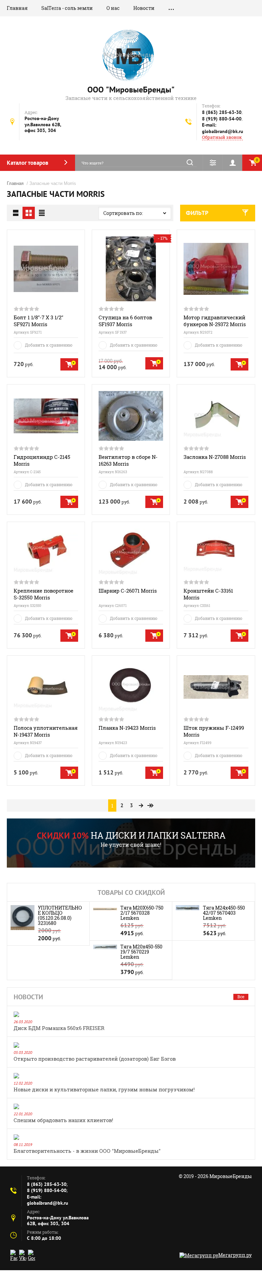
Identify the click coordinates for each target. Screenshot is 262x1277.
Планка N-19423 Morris (127, 727)
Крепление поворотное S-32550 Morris (43, 594)
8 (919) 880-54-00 (222, 119)
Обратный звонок (222, 137)
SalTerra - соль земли (67, 8)
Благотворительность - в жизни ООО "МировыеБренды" (87, 1150)
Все (240, 996)
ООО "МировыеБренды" (131, 89)
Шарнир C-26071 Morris (128, 590)
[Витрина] (29, 213)
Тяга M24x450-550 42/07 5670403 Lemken (224, 912)
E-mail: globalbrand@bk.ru (222, 128)
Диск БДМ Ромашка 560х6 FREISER (59, 1028)
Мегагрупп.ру (235, 1255)
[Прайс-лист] (41, 213)
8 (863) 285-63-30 (222, 112)
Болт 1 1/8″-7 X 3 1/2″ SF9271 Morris (38, 321)
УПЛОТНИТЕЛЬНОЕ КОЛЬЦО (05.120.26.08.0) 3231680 (60, 915)
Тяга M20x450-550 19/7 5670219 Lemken (141, 951)
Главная (17, 8)
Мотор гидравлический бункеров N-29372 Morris (215, 321)
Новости (144, 8)
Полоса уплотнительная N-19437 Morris (46, 731)
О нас (113, 8)
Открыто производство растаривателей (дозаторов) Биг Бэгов (95, 1058)
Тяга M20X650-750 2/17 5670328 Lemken (141, 912)
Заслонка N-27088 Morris (215, 456)
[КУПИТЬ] (69, 364)
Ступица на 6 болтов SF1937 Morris (125, 321)
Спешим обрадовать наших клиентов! (63, 1120)
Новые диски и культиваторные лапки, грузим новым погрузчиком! (104, 1089)
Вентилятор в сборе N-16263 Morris (128, 460)
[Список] (16, 213)
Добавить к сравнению (48, 345)
